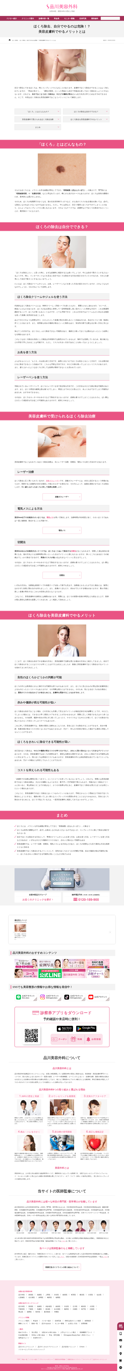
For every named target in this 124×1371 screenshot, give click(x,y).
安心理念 (35, 1332)
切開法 (73, 551)
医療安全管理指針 (60, 1359)
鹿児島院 (47, 1312)
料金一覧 (24, 1359)
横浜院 (82, 1294)
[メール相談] (120, 1340)
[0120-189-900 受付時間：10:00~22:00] (120, 1333)
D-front (82, 1347)
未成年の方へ (37, 1338)
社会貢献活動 (23, 1335)
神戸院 (83, 1309)
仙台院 (99, 1294)
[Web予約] (120, 1326)
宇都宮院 (21, 1309)
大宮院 (90, 1294)
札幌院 (39, 1309)
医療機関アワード (86, 1332)
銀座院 (65, 1294)
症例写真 (82, 18)
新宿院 (30, 1294)
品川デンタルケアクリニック (48, 1347)
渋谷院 (56, 1294)
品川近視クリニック (69, 1347)
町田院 (73, 1294)
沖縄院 (56, 1312)
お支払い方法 (72, 1323)
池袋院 (39, 1294)
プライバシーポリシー (46, 1359)
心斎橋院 (21, 1297)
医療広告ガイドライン (74, 1359)
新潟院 (48, 1309)
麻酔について (23, 1323)
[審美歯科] (120, 1360)
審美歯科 (94, 18)
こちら (63, 1241)
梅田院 (49, 1297)
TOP (18, 1359)
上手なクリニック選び (68, 1332)
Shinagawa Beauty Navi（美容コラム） (77, 1335)
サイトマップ (87, 1359)
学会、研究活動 (54, 1335)
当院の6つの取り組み (49, 1332)
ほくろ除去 (15, 40)
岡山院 (20, 1312)
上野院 (48, 1294)
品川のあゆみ (46, 1323)
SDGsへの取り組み (38, 1335)
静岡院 (41, 1297)
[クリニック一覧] (120, 1353)
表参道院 (49, 1306)
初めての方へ (23, 1332)
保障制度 (88, 1321)
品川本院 (21, 1294)
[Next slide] (109, 932)
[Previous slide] (14, 932)
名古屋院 (31, 1297)
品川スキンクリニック (26, 1347)
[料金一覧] (120, 1346)
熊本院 (37, 1312)
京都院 (75, 1309)
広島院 (92, 1309)
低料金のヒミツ (23, 1338)
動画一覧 (35, 1323)
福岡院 (58, 1297)
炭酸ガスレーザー (53, 480)
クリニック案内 (23, 1321)
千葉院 (30, 1309)
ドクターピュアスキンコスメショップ (31, 1349)
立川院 (75, 1306)
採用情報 (84, 1323)
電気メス (49, 517)
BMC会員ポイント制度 (73, 1321)
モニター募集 (69, 18)
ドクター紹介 (11, 18)
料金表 (35, 1321)
